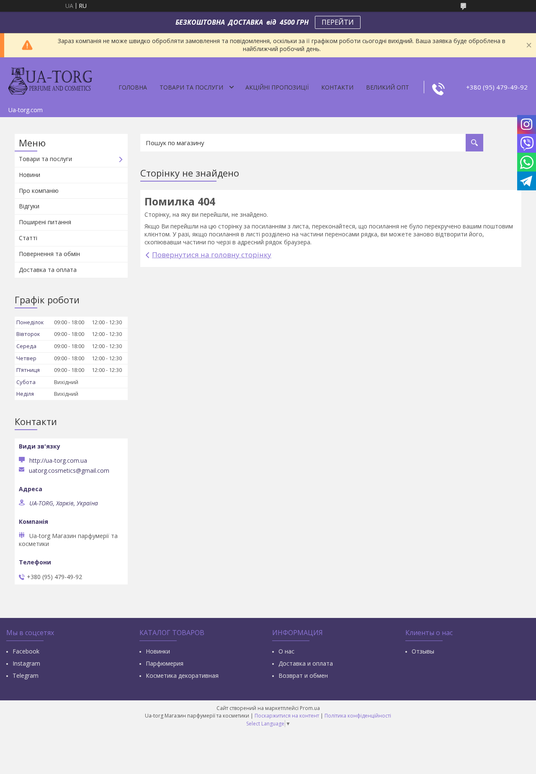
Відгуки (29, 206)
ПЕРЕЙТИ (338, 22)
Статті (28, 238)
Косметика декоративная (182, 675)
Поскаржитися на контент (287, 715)
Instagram (26, 663)
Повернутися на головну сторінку (211, 254)
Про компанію (39, 191)
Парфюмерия (164, 663)
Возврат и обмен (303, 675)
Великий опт (387, 87)
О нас (286, 651)
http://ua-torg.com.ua (58, 460)
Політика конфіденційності (358, 715)
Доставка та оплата (48, 270)
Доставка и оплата (305, 663)
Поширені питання (45, 222)
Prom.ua (310, 708)
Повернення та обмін (49, 254)
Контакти (337, 87)
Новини (29, 175)
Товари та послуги (191, 87)
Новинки (158, 651)
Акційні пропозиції (277, 87)
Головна (133, 87)
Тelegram (26, 675)
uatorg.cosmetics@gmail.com (69, 470)
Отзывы (423, 651)
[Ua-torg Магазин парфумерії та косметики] (50, 80)
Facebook (26, 651)
